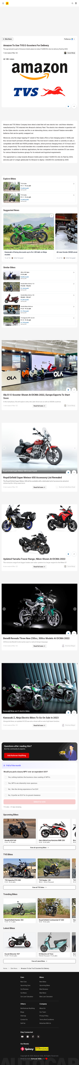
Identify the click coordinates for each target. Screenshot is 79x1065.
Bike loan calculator (46, 996)
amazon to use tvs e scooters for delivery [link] (35, 968)
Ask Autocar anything (27, 1008)
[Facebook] (33, 1036)
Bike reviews (44, 989)
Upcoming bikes (45, 985)
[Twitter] (38, 1036)
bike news (14, 968)
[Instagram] (28, 1036)
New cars (23, 982)
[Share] (74, 106)
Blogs (22, 1012)
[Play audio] (68, 106)
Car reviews (24, 989)
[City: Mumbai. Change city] (75, 3)
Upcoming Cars (25, 985)
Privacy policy (44, 1016)
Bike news (43, 993)
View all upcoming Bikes (38, 847)
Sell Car (22, 1023)
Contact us (24, 1019)
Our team (43, 1012)
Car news (23, 993)
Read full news (38, 406)
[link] (19, 829)
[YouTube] (22, 1036)
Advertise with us (45, 1023)
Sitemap (23, 1016)
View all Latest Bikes (38, 961)
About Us (42, 1008)
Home (5, 968)
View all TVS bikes (38, 887)
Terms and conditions (47, 1019)
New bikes (43, 982)
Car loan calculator (26, 996)
